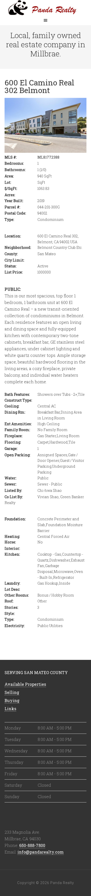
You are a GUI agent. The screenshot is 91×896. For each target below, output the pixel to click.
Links (10, 708)
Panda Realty (45, 7)
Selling (12, 692)
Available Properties (25, 684)
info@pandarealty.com (40, 852)
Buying (12, 700)
